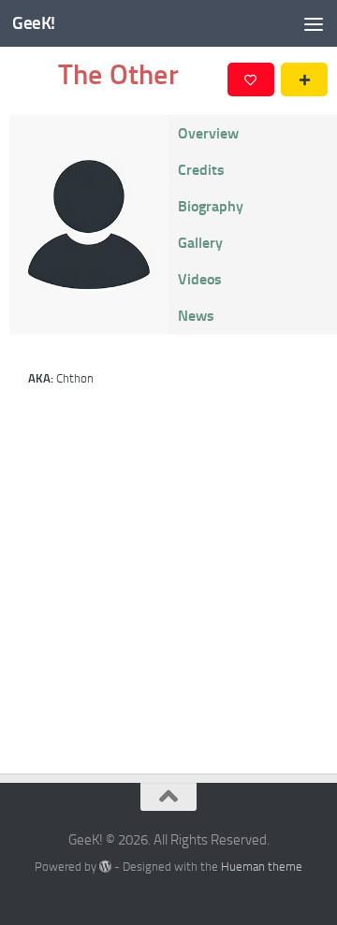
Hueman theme (261, 867)
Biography (210, 206)
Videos (200, 279)
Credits (201, 170)
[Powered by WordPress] (105, 866)
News (196, 316)
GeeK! (33, 23)
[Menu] (313, 23)
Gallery (200, 243)
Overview (208, 133)
